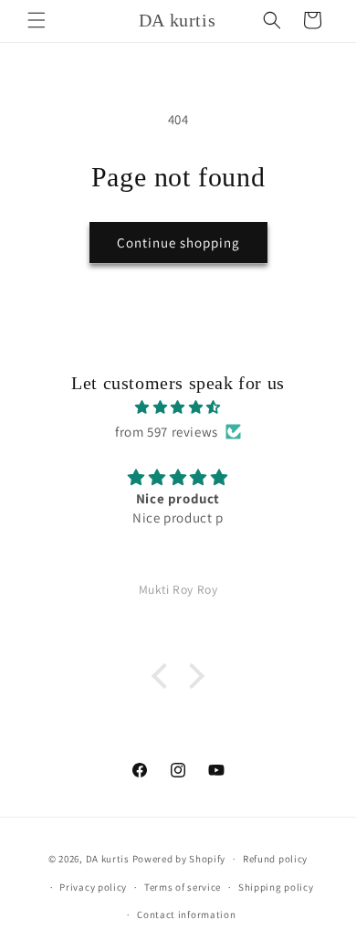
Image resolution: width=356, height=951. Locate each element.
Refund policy (275, 858)
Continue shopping (178, 242)
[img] (178, 407)
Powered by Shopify (179, 858)
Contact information (186, 914)
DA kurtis (108, 858)
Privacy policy (93, 887)
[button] (36, 20)
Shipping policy (276, 887)
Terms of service (182, 887)
